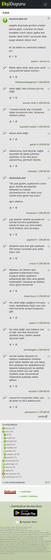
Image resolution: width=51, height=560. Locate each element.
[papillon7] (37, 239)
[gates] (37, 144)
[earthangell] (37, 349)
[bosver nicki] (37, 102)
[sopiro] (37, 322)
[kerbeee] (37, 171)
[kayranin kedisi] (37, 126)
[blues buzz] (37, 296)
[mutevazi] (37, 212)
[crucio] (37, 263)
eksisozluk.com (17, 177)
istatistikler (26, 491)
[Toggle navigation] (45, 4)
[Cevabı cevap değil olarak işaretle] (5, 68)
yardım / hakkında (29, 496)
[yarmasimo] (37, 412)
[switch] (16, 522)
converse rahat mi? (18, 19)
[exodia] (37, 391)
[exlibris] (38, 61)
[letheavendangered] (37, 82)
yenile (41, 416)
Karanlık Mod (29, 521)
